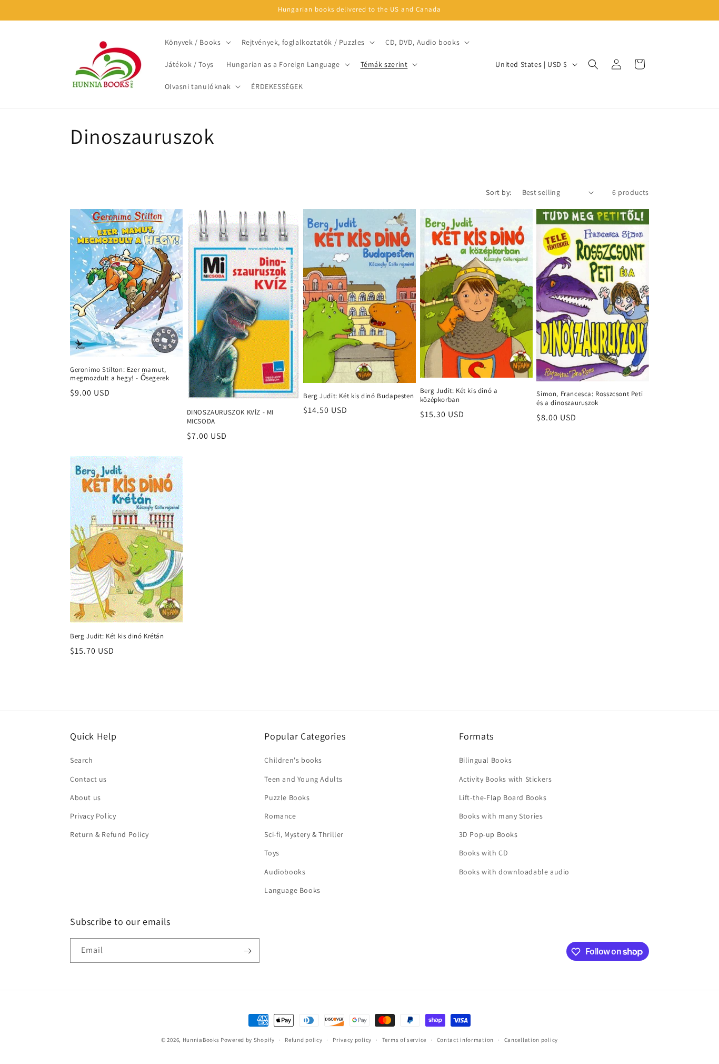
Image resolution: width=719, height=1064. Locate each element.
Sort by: (498, 192)
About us (85, 797)
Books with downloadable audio (514, 871)
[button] (196, 42)
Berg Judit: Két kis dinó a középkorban (459, 395)
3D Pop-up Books (488, 834)
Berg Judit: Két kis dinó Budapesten (358, 396)
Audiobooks (284, 871)
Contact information (465, 1039)
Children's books (293, 760)
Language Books (292, 890)
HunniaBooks (201, 1039)
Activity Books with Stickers (505, 779)
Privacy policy (352, 1039)
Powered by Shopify (248, 1039)
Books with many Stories (501, 816)
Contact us (88, 779)
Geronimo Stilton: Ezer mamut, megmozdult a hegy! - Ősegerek (119, 374)
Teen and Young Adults (303, 779)
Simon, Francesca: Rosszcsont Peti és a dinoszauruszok (589, 398)
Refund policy (303, 1039)
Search (81, 760)
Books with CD (483, 853)
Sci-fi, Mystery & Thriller (304, 834)
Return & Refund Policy (109, 834)
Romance (280, 816)
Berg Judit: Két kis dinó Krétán (117, 636)
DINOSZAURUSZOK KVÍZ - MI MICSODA (230, 417)
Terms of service (404, 1039)
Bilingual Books (485, 760)
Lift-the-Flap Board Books (503, 797)
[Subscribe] (247, 951)
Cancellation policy (531, 1039)
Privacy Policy (93, 816)
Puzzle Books (286, 797)
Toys (271, 853)
